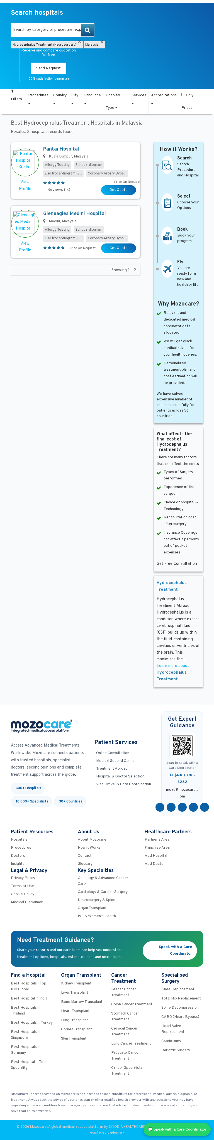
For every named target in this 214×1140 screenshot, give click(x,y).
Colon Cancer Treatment (131, 1004)
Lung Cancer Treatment (131, 1043)
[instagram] (204, 807)
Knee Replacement (177, 989)
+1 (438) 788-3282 (182, 778)
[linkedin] (193, 807)
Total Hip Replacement (181, 998)
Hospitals (19, 839)
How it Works (89, 847)
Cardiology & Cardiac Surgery (103, 892)
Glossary (85, 863)
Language (92, 95)
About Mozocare (92, 839)
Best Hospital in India (29, 998)
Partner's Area (157, 839)
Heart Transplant (75, 1011)
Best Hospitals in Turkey (32, 1022)
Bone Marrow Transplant (82, 1001)
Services (139, 95)
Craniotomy (171, 1041)
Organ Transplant (92, 908)
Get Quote (119, 190)
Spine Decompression (180, 1007)
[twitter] (171, 807)
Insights (18, 863)
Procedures (38, 95)
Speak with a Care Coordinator (175, 950)
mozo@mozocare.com (182, 793)
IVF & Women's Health (97, 916)
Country (60, 95)
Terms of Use (22, 886)
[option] (52, 30)
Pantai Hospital (61, 149)
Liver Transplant (74, 992)
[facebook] (159, 807)
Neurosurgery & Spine (96, 900)
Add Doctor (155, 863)
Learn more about (173, 672)
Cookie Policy (22, 894)
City (74, 95)
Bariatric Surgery (175, 1050)
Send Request (48, 68)
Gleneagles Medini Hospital (74, 214)
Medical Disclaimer (27, 902)
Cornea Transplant (76, 1029)
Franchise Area (157, 847)
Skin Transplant (74, 1038)
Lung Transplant (74, 1020)
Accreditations (164, 95)
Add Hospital (156, 855)
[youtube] (182, 807)
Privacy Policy (23, 878)
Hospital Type (113, 101)
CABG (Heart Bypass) (180, 1017)
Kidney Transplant (76, 983)
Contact (85, 855)
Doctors (18, 855)
